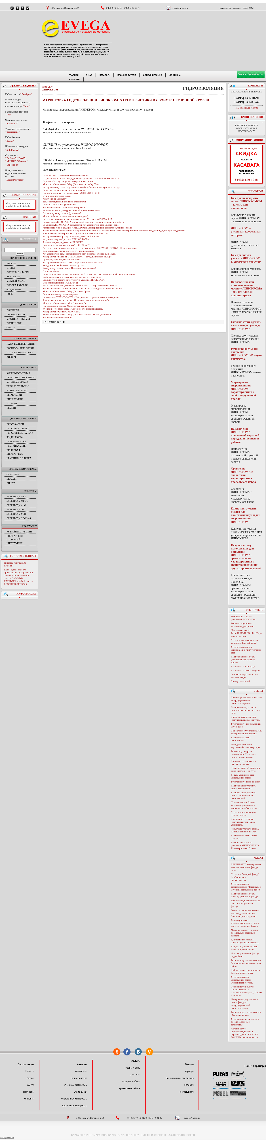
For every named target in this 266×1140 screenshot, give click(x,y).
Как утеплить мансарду (243, 666)
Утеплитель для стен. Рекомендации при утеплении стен (246, 650)
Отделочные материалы (74, 1098)
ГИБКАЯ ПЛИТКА (16, 441)
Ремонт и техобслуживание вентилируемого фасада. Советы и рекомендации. (245, 913)
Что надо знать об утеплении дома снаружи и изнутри (245, 769)
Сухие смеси (80, 1091)
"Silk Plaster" (12, 150)
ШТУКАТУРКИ (15, 399)
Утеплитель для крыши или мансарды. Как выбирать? (244, 641)
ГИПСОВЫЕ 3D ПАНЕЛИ (20, 433)
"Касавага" (11, 123)
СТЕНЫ (11, 268)
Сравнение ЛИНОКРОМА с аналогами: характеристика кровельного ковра (243, 475)
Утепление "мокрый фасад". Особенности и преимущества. (245, 877)
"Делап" (9, 140)
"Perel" (21, 158)
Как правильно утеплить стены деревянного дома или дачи (245, 710)
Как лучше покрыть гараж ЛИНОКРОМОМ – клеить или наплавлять (246, 203)
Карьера (189, 1071)
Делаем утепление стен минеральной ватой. (242, 776)
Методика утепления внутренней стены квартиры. (245, 746)
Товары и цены (132, 1067)
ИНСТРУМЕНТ (29, 526)
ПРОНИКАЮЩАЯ (16, 314)
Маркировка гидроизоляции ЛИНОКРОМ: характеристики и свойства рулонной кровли (243, 390)
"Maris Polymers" (14, 179)
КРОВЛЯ (11, 263)
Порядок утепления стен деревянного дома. (243, 762)
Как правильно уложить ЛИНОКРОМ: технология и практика (246, 258)
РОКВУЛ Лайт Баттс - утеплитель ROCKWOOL (243, 618)
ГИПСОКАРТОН (15, 424)
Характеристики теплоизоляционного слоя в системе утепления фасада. (245, 923)
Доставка (135, 1074)
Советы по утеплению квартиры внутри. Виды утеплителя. (243, 822)
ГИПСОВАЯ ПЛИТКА (18, 428)
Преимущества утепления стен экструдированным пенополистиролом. (246, 700)
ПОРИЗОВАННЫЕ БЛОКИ (20, 348)
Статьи (30, 1078)
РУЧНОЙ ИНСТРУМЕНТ (19, 531)
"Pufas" (26, 106)
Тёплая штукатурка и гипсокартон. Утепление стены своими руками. (243, 754)
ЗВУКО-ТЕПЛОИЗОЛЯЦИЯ (23, 258)
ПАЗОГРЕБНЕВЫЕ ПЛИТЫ (21, 343)
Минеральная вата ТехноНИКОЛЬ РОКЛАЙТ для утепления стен (246, 633)
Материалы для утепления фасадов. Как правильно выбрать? (244, 933)
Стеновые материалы (75, 1084)
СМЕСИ (11, 327)
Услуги (30, 1084)
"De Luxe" (10, 158)
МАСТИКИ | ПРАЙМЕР (18, 319)
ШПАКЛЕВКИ (14, 395)
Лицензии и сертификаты (180, 1078)
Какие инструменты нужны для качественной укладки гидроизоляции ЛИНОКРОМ (245, 515)
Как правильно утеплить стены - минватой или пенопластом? (243, 795)
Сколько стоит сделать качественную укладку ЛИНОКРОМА (246, 325)
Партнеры (28, 1091)
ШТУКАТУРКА (15, 453)
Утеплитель (81, 1071)
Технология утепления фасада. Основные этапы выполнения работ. (246, 963)
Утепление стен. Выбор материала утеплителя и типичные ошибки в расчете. (245, 805)
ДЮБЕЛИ (11, 478)
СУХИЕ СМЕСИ (29, 368)
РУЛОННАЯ (13, 310)
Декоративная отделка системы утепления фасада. (245, 941)
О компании (26, 1064)
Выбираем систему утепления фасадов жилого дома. (246, 971)
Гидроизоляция (79, 1078)
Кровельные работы (129, 1088)
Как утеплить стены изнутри (245, 670)
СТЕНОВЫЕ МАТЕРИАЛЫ (24, 338)
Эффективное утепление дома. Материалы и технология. (246, 732)
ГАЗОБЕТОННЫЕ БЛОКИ (20, 352)
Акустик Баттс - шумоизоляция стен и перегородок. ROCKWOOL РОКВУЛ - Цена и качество (244, 1033)
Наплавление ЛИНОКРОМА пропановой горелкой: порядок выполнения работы (245, 435)
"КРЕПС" (10, 161)
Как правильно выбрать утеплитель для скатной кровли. (243, 659)
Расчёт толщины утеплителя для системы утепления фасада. (245, 903)
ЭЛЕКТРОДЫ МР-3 (16, 496)
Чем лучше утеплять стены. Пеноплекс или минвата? (245, 830)
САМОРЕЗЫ (13, 474)
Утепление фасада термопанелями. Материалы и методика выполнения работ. (246, 887)
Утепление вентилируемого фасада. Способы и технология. (245, 1022)
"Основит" (23, 161)
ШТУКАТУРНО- (15, 536)
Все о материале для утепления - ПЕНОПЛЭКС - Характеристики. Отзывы (245, 845)
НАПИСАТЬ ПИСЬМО (246, 108)
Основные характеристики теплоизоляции (244, 676)
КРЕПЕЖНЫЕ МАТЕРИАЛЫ (23, 469)
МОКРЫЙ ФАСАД (16, 281)
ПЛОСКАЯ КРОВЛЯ (17, 285)
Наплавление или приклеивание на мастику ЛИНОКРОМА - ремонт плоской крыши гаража (246, 288)
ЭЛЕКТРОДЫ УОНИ (17, 514)
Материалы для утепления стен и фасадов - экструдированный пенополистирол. (244, 1003)
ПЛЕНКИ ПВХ (14, 323)
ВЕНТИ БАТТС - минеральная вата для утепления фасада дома (246, 867)
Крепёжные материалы (74, 1105)
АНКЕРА (11, 483)
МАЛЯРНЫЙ (13, 539)
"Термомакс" (12, 131)
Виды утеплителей (240, 681)
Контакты (29, 1098)
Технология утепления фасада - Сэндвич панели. (246, 1013)
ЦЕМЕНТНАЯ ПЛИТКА (19, 458)
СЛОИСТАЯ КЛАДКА (18, 272)
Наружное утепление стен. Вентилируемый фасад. (244, 948)
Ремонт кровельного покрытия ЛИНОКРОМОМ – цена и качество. (246, 353)
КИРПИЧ (11, 357)
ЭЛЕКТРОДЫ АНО (16, 505)
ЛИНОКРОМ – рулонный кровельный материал (246, 232)
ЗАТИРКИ (12, 403)
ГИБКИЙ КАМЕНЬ (16, 446)
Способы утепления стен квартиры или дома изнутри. (245, 718)
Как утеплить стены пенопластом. (241, 739)
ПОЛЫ (10, 294)
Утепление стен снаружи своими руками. (243, 813)
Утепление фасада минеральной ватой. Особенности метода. (242, 980)
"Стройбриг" (12, 164)
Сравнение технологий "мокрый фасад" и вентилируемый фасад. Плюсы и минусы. (246, 991)
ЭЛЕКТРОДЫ (30, 491)
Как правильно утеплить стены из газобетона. (243, 787)
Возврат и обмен (131, 1081)
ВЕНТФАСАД (13, 276)
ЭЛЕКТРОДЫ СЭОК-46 (19, 518)
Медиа (189, 1064)
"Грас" (9, 114)
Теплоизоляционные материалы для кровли (242, 625)
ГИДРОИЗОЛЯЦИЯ (27, 305)
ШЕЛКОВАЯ (13, 450)
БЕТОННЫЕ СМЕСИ (17, 381)
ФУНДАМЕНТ (14, 289)
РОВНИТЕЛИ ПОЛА (17, 390)
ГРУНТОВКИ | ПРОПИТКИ (21, 377)
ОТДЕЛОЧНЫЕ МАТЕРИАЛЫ (22, 419)
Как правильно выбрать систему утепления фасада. (244, 895)
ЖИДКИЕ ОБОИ (15, 437)
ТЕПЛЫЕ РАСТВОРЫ (18, 386)
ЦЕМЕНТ (11, 408)
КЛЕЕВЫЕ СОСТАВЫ (18, 373)
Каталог (82, 1064)
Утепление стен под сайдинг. (245, 781)
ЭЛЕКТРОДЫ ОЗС (16, 509)
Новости (29, 1071)
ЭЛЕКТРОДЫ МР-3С (17, 501)
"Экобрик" (26, 94)
